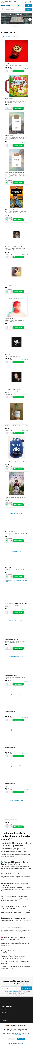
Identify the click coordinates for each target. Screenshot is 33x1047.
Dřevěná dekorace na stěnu (11, 639)
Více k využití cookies (16, 1034)
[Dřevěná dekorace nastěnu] (16, 663)
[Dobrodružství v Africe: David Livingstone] (16, 197)
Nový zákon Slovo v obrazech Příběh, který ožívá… (16, 603)
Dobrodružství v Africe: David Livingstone (14, 209)
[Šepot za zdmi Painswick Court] (16, 483)
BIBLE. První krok (9, 98)
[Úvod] (7, 5)
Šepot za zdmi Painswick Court (12, 495)
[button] (30, 19)
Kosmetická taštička (10, 711)
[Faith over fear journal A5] (16, 807)
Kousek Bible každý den (10, 531)
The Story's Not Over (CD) (11, 284)
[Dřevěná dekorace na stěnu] (16, 627)
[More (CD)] (16, 342)
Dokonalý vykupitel (9, 135)
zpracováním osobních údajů (14, 991)
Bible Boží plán (8, 567)
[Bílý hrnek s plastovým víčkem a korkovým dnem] (16, 411)
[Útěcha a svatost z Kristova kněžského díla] (16, 160)
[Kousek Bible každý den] (16, 519)
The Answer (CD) (9, 318)
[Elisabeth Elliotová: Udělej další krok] (16, 234)
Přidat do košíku (18, 71)
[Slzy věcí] (16, 447)
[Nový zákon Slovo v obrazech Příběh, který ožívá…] (16, 591)
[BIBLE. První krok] (16, 86)
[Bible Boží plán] (16, 555)
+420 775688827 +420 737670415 (8, 1)
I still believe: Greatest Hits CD (12, 389)
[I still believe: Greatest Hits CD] (16, 377)
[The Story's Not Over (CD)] (16, 271)
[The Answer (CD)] (16, 306)
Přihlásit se (25, 988)
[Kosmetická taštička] (16, 699)
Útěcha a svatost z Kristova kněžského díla (15, 172)
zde (22, 1043)
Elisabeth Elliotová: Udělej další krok (13, 246)
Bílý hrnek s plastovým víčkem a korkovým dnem (16, 424)
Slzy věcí (7, 460)
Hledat (29, 9)
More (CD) (7, 354)
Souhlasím (21, 1039)
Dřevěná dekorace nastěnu (11, 675)
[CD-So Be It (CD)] (16, 51)
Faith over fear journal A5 (11, 819)
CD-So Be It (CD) (9, 63)
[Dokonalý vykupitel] (16, 123)
